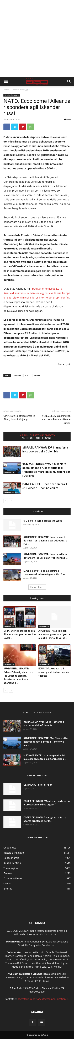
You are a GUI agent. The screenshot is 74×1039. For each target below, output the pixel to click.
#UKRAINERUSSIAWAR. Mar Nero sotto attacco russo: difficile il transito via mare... (45, 741)
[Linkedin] (41, 1022)
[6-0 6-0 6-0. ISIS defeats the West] (12, 525)
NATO (27, 375)
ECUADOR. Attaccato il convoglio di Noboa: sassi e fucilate (53, 672)
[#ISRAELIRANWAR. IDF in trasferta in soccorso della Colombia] (12, 451)
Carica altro (35, 587)
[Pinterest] (22, 127)
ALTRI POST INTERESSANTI (37, 438)
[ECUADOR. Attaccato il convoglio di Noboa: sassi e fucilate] (54, 655)
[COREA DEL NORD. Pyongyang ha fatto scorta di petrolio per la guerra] (12, 822)
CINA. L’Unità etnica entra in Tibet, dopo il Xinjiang (19, 417)
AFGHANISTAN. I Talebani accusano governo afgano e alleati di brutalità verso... (54, 634)
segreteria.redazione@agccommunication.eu (43, 999)
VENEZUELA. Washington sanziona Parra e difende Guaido (56, 419)
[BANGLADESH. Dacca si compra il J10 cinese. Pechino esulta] (12, 488)
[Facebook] (6, 127)
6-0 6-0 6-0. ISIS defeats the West (42, 520)
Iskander (17, 375)
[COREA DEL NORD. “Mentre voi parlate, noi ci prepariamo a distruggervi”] (12, 805)
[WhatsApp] (30, 127)
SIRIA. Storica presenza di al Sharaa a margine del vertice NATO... (19, 634)
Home (6, 89)
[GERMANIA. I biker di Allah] (12, 789)
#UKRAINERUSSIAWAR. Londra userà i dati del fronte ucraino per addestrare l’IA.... (45, 540)
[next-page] (11, 501)
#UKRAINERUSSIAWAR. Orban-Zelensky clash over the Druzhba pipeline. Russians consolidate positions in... (18, 675)
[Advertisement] (37, 38)
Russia (37, 375)
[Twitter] (14, 127)
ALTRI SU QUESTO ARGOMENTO (37, 435)
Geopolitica (9, 456)
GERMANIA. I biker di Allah (37, 784)
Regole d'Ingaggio (21, 89)
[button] (5, 81)
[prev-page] (5, 501)
